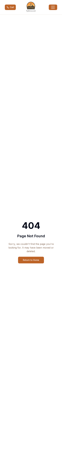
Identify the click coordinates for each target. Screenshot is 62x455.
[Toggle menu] (53, 7)
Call (12, 7)
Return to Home (31, 260)
